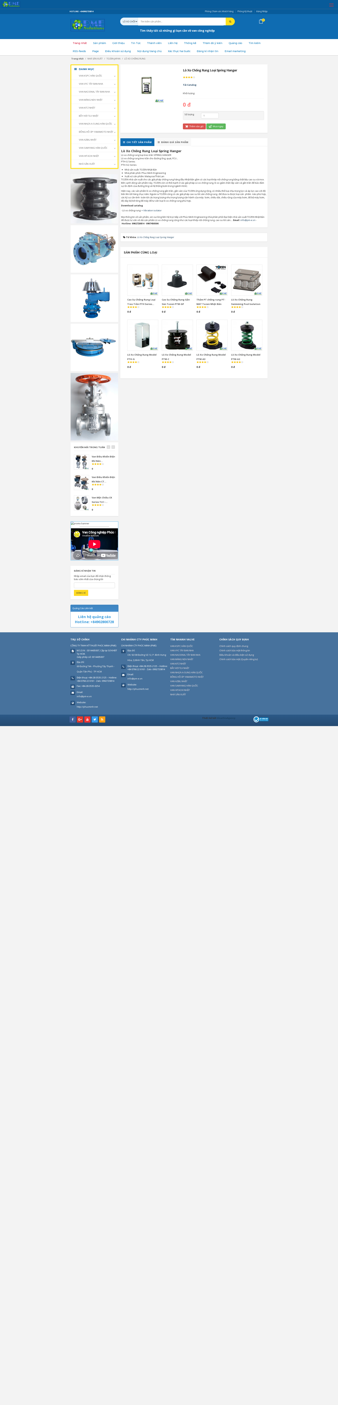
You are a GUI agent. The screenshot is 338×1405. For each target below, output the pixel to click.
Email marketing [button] (235, 51)
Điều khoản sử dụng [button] (118, 51)
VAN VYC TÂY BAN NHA (90, 83)
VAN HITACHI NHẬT (88, 155)
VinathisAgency (226, 718)
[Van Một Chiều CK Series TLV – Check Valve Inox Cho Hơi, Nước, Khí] (81, 503)
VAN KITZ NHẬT (86, 107)
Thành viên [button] (154, 43)
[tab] (137, 142)
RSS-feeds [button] (79, 51)
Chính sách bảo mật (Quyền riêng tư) (238, 659)
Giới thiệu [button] (118, 43)
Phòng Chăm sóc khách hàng (219, 11)
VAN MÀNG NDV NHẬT (90, 99)
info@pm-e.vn (247, 220)
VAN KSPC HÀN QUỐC (90, 75)
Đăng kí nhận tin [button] (207, 51)
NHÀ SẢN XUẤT (86, 163)
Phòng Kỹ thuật (244, 11)
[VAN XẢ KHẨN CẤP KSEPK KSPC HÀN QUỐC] (94, 347)
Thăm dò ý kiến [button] (212, 43)
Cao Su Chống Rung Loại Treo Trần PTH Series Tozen (141, 304)
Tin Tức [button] (136, 43)
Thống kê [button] (190, 43)
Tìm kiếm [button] (255, 43)
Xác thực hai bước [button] (179, 51)
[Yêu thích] (148, 269)
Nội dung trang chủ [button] (149, 51)
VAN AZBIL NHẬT (87, 139)
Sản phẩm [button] (99, 43)
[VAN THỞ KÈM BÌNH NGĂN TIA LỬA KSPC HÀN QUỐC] (94, 297)
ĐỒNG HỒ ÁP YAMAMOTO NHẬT (95, 131)
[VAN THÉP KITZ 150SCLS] (94, 406)
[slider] (189, 77)
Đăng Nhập (262, 11)
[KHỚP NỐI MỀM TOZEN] (94, 198)
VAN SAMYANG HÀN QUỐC (92, 147)
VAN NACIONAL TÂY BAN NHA (94, 91)
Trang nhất (80, 43)
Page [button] (95, 51)
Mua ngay (217, 126)
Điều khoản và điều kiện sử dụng (236, 654)
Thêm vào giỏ (196, 126)
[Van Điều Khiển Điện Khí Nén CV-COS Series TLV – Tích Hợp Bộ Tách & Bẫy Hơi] (81, 462)
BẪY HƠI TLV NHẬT (88, 115)
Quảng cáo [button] (235, 43)
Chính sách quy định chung (233, 646)
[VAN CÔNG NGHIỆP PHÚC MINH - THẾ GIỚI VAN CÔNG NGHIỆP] (16, 4)
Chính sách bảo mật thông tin (234, 650)
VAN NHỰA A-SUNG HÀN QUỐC (95, 123)
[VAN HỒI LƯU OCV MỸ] (94, 248)
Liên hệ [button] (173, 43)
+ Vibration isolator (152, 210)
